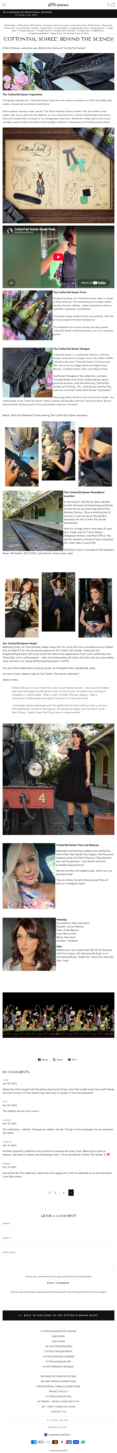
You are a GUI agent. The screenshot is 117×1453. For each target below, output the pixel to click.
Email (7, 1238)
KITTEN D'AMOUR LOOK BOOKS (58, 1331)
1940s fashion (10, 25)
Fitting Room (57, 1420)
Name (7, 1223)
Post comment (58, 1283)
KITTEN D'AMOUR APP (58, 1361)
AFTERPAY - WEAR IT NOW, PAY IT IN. (58, 1401)
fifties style (107, 25)
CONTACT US (58, 1411)
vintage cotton (46, 28)
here (81, 883)
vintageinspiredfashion (38, 33)
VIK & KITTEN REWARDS (58, 1346)
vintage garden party (79, 28)
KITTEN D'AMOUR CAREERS (58, 1356)
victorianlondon (23, 28)
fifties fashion (94, 25)
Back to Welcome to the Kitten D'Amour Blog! (60, 1315)
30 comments (69, 33)
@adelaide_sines (85, 667)
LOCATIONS (58, 1341)
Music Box (9, 657)
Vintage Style (83, 30)
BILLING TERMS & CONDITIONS (58, 1381)
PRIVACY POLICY (58, 1391)
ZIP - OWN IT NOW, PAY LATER (58, 1406)
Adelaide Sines (11, 646)
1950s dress (23, 25)
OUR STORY (58, 1336)
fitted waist (9, 28)
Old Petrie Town (73, 549)
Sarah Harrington (86, 854)
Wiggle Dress (56, 33)
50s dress (47, 25)
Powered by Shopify (58, 1450)
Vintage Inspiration (27, 30)
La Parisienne (30, 657)
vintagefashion (97, 30)
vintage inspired (44, 30)
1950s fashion (36, 25)
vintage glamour (97, 28)
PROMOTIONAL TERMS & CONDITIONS (58, 1386)
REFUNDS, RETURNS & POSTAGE (58, 1376)
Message (9, 1252)
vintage (34, 28)
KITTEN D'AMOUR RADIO (58, 1351)
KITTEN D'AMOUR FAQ (58, 1396)
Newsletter (57, 1427)
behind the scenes (61, 25)
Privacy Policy (71, 1292)
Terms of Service (91, 1292)
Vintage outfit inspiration (64, 30)
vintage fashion (61, 28)
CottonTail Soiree (78, 25)
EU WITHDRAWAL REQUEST (58, 1366)
